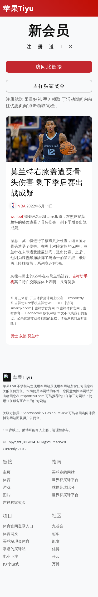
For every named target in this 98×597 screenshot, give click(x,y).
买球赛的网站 (63, 472)
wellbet (16, 216)
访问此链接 (49, 66)
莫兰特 (33, 335)
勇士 (14, 335)
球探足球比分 (63, 487)
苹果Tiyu (18, 8)
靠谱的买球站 (14, 548)
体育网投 (10, 533)
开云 (55, 556)
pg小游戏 (11, 563)
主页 (6, 472)
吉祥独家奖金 (49, 86)
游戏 (6, 487)
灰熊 (23, 335)
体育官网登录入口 (18, 526)
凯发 (55, 541)
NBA (21, 206)
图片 (6, 494)
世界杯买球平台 (65, 479)
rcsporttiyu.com (32, 396)
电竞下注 (10, 556)
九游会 (57, 526)
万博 (55, 563)
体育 (6, 479)
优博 (55, 548)
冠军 (55, 533)
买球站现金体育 (16, 541)
